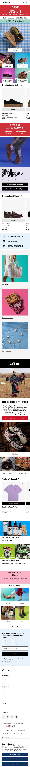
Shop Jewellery (6, 351)
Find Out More (16, 579)
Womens (4, 14)
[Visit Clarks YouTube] (16, 717)
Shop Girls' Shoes (19, 563)
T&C (27, 14)
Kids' (25, 18)
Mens (9, 14)
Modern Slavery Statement (19, 733)
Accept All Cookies (15, 763)
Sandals (14, 14)
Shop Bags (9, 131)
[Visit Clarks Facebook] (3, 717)
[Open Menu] (27, 3)
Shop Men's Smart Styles (15, 184)
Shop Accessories (7, 318)
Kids (6, 644)
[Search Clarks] (17, 3)
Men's (4, 18)
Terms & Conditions (10, 730)
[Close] (28, 741)
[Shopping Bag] (23, 3)
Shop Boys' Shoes (7, 563)
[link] (13, 105)
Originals (17, 644)
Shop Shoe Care (7, 540)
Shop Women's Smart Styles (15, 189)
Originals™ (21, 14)
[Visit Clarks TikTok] (12, 717)
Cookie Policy (7, 733)
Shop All (8, 133)
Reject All (15, 759)
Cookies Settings (15, 754)
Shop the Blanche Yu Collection (15, 418)
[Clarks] (6, 2)
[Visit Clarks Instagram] (8, 717)
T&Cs (21, 133)
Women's (11, 18)
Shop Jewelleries (21, 131)
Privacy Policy (8, 659)
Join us (15, 654)
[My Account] (20, 3)
